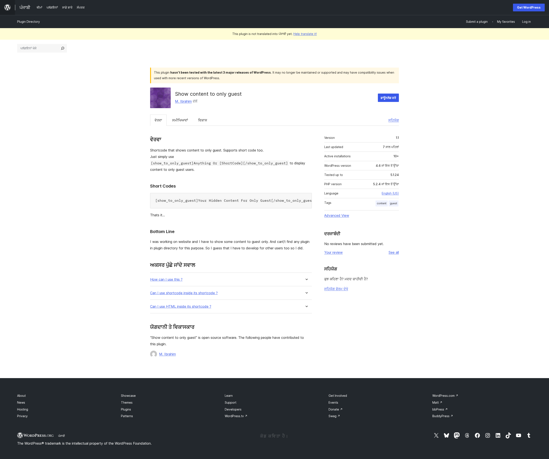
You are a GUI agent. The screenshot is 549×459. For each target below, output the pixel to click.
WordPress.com (445, 395)
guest (393, 203)
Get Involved (338, 395)
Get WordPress (529, 7)
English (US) (390, 193)
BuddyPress (442, 416)
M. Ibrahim (183, 101)
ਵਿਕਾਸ (202, 120)
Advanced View (336, 215)
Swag (334, 416)
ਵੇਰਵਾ (158, 120)
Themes (127, 402)
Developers (233, 409)
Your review (333, 252)
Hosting (22, 409)
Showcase (128, 395)
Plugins (126, 409)
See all (394, 252)
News (21, 402)
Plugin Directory (28, 21)
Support (230, 402)
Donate (336, 409)
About (21, 395)
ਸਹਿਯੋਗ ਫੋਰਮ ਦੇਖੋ (336, 289)
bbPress (440, 409)
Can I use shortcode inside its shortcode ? (184, 293)
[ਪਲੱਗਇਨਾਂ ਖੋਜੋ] (62, 48)
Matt (437, 402)
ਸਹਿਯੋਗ (393, 120)
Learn (229, 395)
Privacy (22, 416)
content (381, 203)
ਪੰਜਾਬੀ (61, 436)
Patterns (127, 416)
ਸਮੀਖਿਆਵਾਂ (180, 120)
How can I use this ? (166, 279)
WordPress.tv (236, 416)
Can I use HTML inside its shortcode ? (180, 306)
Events (333, 402)
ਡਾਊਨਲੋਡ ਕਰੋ (388, 98)
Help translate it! (305, 34)
